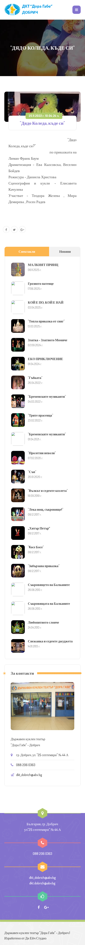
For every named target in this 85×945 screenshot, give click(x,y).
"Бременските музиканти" (47, 396)
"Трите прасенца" (40, 415)
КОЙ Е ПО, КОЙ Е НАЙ (45, 302)
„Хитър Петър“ (39, 528)
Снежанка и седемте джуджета (50, 641)
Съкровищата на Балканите (49, 603)
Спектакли (27, 251)
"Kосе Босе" (36, 547)
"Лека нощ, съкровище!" (45, 509)
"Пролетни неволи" (42, 453)
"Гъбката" (35, 378)
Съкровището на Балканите (49, 585)
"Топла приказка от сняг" (46, 321)
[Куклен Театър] (29, 9)
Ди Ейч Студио (35, 938)
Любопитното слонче (43, 622)
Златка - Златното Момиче (47, 340)
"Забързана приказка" (43, 566)
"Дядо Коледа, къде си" (42, 123)
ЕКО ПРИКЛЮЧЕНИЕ (45, 359)
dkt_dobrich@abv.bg (29, 775)
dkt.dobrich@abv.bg (42, 883)
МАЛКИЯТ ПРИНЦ (43, 265)
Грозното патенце (41, 283)
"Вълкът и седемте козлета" (48, 491)
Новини (65, 251)
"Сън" (32, 472)
